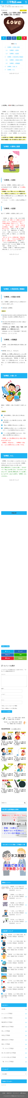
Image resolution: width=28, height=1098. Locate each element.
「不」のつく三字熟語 (8, 1048)
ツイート (3, 1085)
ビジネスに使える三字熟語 (9, 1057)
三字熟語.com (14, 1)
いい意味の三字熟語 (7, 1018)
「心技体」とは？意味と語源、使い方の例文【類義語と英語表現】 (16, 988)
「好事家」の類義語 (13, 63)
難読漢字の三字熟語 (7, 1022)
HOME (3, 1093)
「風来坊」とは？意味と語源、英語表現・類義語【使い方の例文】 (16, 948)
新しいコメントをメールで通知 (9, 705)
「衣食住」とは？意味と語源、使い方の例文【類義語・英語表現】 (16, 962)
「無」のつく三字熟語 (8, 1061)
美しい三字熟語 (6, 1031)
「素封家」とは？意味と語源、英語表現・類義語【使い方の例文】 (16, 955)
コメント (3, 674)
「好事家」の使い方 (11, 66)
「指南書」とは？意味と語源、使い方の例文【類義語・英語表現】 (17, 904)
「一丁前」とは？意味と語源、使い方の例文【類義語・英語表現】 (16, 942)
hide (15, 43)
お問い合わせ (23, 1093)
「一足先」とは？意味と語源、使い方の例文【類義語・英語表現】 (17, 912)
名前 (2, 688)
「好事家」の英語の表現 (14, 60)
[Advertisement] (14, 88)
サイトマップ (16, 1093)
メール (3, 694)
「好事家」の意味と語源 (12, 47)
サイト (2, 700)
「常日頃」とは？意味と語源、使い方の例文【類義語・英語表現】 (17, 921)
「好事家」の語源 (12, 53)
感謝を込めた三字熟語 (8, 1039)
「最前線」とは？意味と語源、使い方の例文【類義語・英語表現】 (17, 888)
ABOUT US (9, 1093)
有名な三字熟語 (6, 1035)
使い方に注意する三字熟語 (9, 1052)
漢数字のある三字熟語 (8, 1026)
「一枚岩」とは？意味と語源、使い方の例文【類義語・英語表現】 (16, 975)
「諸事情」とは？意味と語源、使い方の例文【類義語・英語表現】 (17, 896)
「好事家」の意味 (12, 50)
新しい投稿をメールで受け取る (9, 708)
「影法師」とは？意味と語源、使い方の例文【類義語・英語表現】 (16, 935)
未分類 (3, 1009)
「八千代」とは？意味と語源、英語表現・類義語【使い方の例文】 (16, 981)
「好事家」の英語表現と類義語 (14, 57)
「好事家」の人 (10, 69)
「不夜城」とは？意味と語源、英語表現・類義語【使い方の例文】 (16, 968)
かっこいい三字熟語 (7, 1013)
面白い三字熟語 (6, 646)
